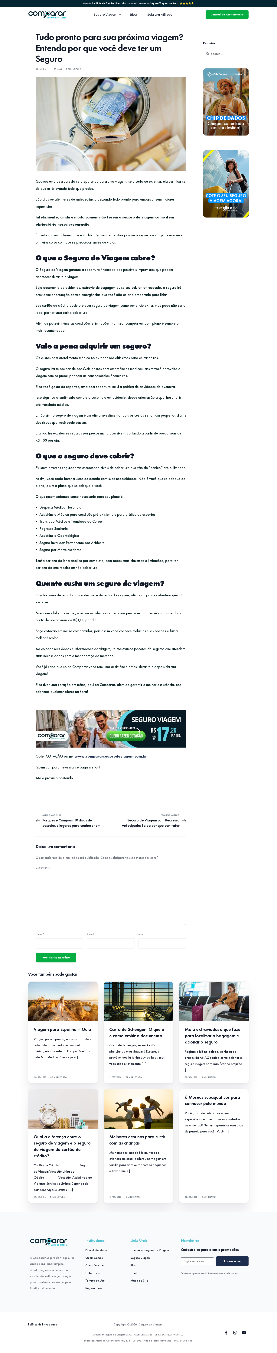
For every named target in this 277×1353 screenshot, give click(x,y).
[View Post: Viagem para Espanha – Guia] (63, 1001)
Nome (40, 933)
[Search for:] (226, 54)
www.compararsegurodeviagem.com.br (110, 756)
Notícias (57, 69)
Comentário (43, 867)
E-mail (91, 933)
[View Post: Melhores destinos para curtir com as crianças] (138, 1109)
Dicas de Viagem (120, 990)
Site (140, 933)
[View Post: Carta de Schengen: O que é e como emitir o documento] (138, 1001)
